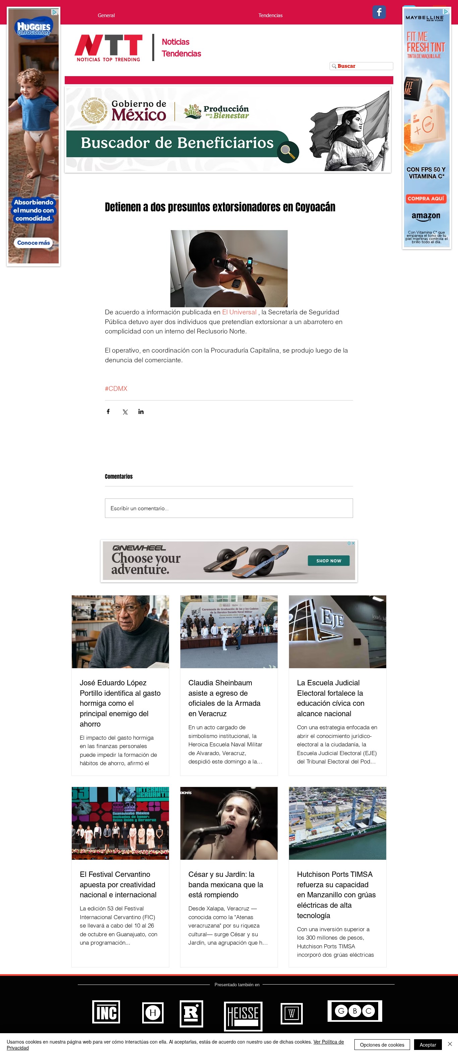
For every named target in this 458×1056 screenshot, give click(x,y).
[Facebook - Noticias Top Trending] (379, 12)
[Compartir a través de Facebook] (108, 411)
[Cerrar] (450, 1045)
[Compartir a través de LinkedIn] (141, 411)
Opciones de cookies (382, 1044)
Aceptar (428, 1044)
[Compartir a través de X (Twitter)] (124, 411)
